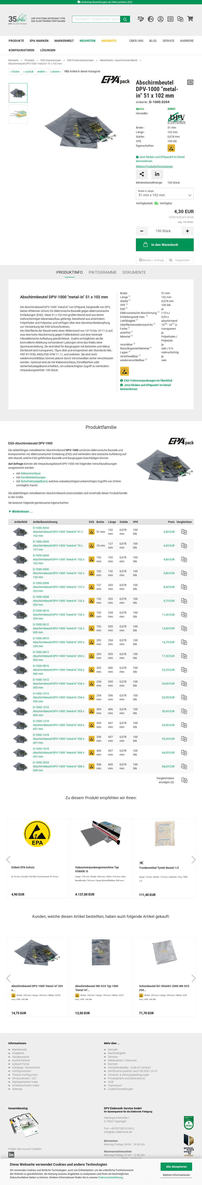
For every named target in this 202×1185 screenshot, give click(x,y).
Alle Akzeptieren (176, 1166)
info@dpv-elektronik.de (118, 1132)
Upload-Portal (20, 1064)
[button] (101, 511)
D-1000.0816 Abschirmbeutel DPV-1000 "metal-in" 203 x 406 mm (58, 669)
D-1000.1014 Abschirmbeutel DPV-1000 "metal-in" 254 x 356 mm (58, 697)
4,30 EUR (169, 531)
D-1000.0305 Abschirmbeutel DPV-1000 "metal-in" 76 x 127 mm (58, 545)
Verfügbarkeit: (144, 203)
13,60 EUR (168, 628)
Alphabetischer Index (25, 1081)
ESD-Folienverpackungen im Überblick (148, 380)
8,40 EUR (169, 587)
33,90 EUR (168, 725)
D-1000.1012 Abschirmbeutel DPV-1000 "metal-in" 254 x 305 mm (58, 683)
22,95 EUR (168, 697)
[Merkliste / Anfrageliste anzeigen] (170, 19)
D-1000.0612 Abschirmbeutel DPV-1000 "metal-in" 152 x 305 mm (58, 628)
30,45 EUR (168, 711)
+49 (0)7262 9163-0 (122, 1128)
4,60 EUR (169, 559)
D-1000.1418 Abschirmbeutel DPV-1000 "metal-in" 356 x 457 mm (58, 738)
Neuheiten (87, 41)
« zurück (28, 71)
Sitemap (17, 1089)
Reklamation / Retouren (122, 1060)
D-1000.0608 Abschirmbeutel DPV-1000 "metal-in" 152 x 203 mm (58, 600)
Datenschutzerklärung (110, 1177)
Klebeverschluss (30, 473)
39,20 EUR (168, 738)
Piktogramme (103, 272)
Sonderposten (20, 1056)
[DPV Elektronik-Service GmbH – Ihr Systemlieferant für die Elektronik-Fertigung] (37, 20)
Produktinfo (69, 272)
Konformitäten (21, 1060)
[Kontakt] (141, 19)
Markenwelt (64, 41)
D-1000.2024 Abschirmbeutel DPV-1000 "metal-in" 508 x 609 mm (58, 766)
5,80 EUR (169, 573)
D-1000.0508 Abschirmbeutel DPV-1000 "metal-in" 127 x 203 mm (58, 586)
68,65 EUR (168, 766)
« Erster (15, 71)
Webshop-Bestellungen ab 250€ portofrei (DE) (106, 2)
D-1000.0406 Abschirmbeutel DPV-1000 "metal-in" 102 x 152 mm (58, 573)
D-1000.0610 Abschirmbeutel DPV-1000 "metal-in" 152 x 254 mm (58, 614)
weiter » (42, 71)
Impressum (115, 1085)
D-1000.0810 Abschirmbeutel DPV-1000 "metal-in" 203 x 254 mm (58, 642)
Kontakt (113, 1049)
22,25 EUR (168, 669)
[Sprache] (151, 19)
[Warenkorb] (190, 19)
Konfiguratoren (21, 50)
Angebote (108, 41)
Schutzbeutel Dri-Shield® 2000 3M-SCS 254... (164, 988)
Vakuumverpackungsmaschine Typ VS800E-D (97, 869)
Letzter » (55, 71)
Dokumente (134, 272)
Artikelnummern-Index (25, 1085)
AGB (110, 1081)
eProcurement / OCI (24, 1078)
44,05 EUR (168, 752)
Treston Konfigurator (25, 1074)
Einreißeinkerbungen (33, 477)
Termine (113, 1056)
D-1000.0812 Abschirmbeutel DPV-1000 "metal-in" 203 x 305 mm (58, 656)
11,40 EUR (168, 614)
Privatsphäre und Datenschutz (126, 1078)
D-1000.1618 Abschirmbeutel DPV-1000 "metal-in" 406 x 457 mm (58, 752)
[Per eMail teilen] (142, 174)
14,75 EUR (168, 642)
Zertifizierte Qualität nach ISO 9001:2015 (132, 1071)
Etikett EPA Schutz (23, 867)
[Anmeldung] (161, 19)
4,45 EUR (169, 545)
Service (168, 41)
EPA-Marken (39, 41)
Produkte (16, 41)
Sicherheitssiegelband (34, 481)
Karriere (187, 41)
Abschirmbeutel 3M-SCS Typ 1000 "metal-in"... (96, 988)
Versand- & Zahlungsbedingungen (128, 1074)
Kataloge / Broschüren (26, 1067)
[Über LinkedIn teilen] (157, 174)
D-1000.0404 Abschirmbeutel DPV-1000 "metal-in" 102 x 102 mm (58, 559)
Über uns (136, 41)
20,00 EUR (168, 683)
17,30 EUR (168, 656)
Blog (153, 41)
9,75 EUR (169, 600)
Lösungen (47, 50)
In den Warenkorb (164, 245)
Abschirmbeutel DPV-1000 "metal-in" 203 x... (37, 988)
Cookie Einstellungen (120, 1089)
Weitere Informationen (176, 1175)
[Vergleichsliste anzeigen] (180, 19)
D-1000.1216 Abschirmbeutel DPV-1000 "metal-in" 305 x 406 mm (58, 711)
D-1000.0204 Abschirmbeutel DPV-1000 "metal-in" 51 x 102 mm (58, 531)
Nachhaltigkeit (117, 1053)
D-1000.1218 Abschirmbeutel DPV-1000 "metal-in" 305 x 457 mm (58, 725)
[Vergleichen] (184, 532)
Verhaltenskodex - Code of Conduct (129, 1067)
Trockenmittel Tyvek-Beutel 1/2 (159, 867)
